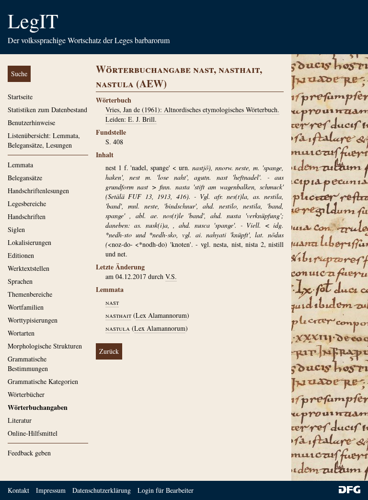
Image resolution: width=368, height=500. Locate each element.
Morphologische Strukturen (45, 345)
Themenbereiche (30, 294)
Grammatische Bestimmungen (28, 363)
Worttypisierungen (33, 320)
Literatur (20, 420)
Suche (19, 73)
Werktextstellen (28, 268)
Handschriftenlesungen (38, 190)
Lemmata (20, 164)
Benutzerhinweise (31, 122)
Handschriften (27, 216)
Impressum (51, 490)
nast (112, 302)
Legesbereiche (27, 203)
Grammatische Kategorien (43, 381)
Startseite (20, 96)
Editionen (21, 255)
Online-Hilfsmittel (33, 433)
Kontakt (18, 490)
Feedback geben (29, 452)
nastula (117, 328)
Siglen (16, 229)
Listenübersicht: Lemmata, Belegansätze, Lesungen (44, 140)
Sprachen (20, 281)
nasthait (118, 315)
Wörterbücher (26, 394)
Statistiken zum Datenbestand (47, 109)
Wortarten (21, 332)
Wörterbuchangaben (38, 407)
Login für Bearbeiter (166, 490)
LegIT (33, 20)
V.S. (171, 276)
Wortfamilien (26, 307)
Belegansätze (25, 177)
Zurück (109, 351)
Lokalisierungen (29, 242)
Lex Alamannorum (161, 315)
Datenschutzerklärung (101, 490)
